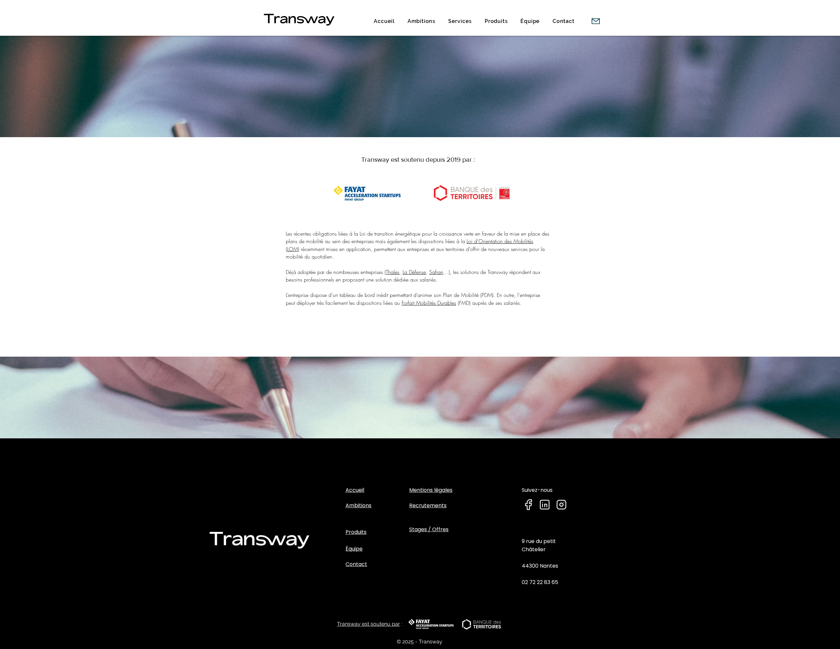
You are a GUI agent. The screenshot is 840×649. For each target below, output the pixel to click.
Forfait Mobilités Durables (429, 302)
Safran (436, 272)
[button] (460, 21)
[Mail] (595, 21)
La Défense (414, 272)
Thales (392, 272)
